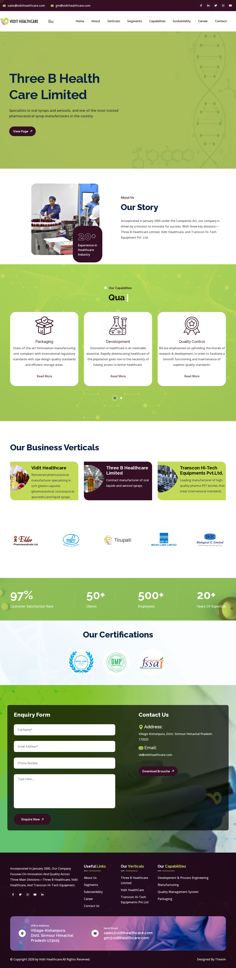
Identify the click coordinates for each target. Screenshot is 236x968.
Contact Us (91, 906)
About (95, 21)
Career (203, 21)
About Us (90, 878)
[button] (115, 398)
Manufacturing (168, 885)
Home (80, 21)
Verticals (113, 21)
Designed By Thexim (211, 959)
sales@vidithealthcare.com (26, 6)
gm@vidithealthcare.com (73, 6)
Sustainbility (182, 21)
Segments (134, 21)
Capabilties (157, 21)
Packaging (165, 899)
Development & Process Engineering (183, 878)
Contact (221, 21)
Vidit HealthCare (132, 890)
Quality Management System (178, 892)
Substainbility (93, 892)
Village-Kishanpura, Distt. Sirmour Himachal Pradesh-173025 (52, 935)
